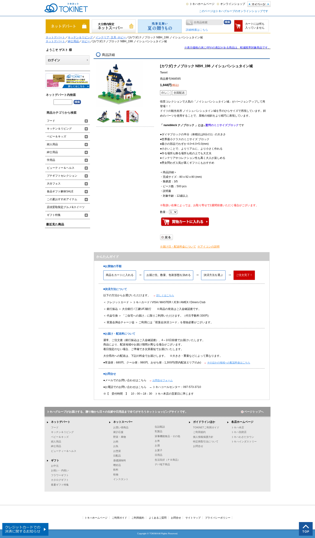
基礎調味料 (119, 460)
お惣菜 (117, 451)
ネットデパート (55, 37)
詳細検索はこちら (197, 29)
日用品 (158, 454)
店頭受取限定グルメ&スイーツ (66, 207)
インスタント (120, 479)
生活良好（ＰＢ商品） (167, 459)
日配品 (117, 455)
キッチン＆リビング (80, 37)
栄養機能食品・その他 (167, 436)
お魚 (115, 446)
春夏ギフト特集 (60, 484)
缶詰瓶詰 (160, 426)
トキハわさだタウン (242, 436)
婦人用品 (52, 144)
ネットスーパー (123, 421)
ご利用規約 (199, 432)
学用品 (51, 160)
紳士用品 (73, 41)
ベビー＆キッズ (56, 136)
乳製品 (158, 431)
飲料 (115, 469)
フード (51, 120)
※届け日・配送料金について (178, 246)
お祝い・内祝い (60, 470)
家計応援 (118, 432)
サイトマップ (193, 517)
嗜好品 (117, 465)
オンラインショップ (232, 4)
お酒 (157, 445)
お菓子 (158, 450)
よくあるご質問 (157, 517)
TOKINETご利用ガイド (206, 427)
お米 (157, 440)
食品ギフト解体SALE (60, 191)
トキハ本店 (237, 427)
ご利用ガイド (119, 517)
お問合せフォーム (162, 380)
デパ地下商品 (162, 464)
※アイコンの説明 (208, 246)
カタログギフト (60, 479)
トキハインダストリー (244, 441)
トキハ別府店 (239, 432)
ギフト (55, 460)
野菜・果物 (119, 436)
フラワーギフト (60, 475)
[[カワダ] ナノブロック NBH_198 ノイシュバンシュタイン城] (119, 84)
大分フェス (54, 183)
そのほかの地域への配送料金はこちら (228, 362)
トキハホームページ (202, 4)
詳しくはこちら (165, 295)
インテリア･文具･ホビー (110, 37)
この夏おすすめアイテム (62, 199)
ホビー (86, 41)
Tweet (163, 72)
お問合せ (198, 446)
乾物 (115, 474)
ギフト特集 (54, 215)
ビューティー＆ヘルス (60, 167)
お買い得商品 (120, 427)
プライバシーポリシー (217, 517)
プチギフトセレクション (62, 175)
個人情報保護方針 (203, 436)
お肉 (115, 441)
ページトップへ (254, 411)
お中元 (55, 465)
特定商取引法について (205, 441)
